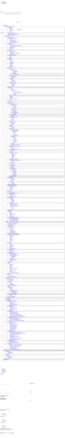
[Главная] (9, 367)
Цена (30, 400)
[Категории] (7, 22)
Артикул (30, 391)
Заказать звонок (61, 7)
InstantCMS (12, 432)
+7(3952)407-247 (3, 3)
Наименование (31, 383)
